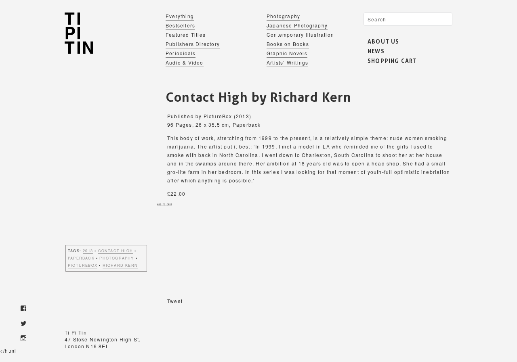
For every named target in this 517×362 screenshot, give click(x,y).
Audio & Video (185, 62)
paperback (81, 258)
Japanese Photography (297, 25)
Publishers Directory (193, 43)
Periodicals (180, 53)
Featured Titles (186, 34)
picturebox (82, 265)
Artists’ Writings (287, 62)
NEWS (376, 51)
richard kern (120, 265)
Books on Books (288, 43)
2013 (88, 250)
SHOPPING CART (392, 60)
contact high (115, 250)
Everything (180, 16)
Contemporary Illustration (300, 34)
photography (116, 258)
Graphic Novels (287, 53)
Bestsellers (180, 25)
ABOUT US (383, 41)
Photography (283, 16)
